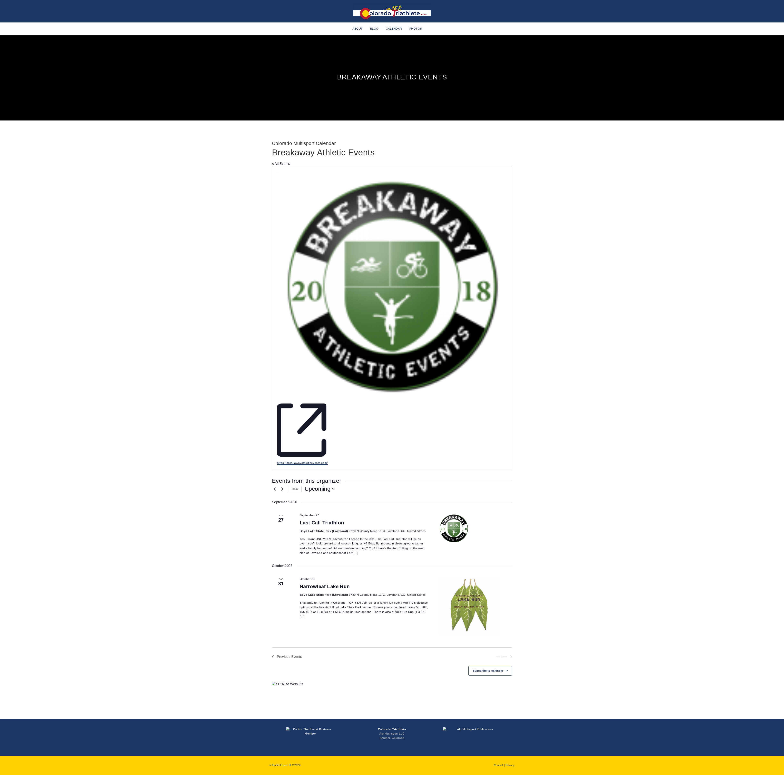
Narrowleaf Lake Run (325, 586)
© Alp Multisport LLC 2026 (285, 765)
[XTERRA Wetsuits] (287, 684)
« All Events (281, 163)
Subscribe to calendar (488, 670)
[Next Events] (282, 488)
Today (294, 488)
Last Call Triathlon (322, 522)
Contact (498, 765)
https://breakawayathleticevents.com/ (302, 462)
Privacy (510, 765)
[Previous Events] (274, 488)
